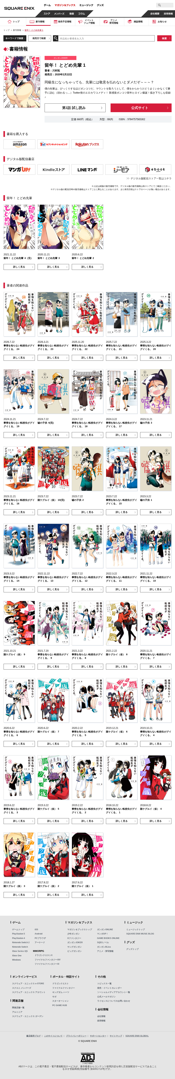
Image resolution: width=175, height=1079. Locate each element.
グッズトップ (132, 949)
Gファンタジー (74, 938)
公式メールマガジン (106, 996)
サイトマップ (116, 1036)
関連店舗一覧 (18, 1007)
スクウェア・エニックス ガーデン (27, 1016)
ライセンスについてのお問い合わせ (113, 1001)
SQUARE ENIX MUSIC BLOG (140, 934)
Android (38, 934)
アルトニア (17, 1012)
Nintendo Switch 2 (21, 942)
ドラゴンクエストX (43, 955)
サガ (54, 996)
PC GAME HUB (59, 1005)
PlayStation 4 (18, 938)
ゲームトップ (18, 929)
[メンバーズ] (59, 13)
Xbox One (17, 955)
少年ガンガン (73, 934)
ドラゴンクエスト (60, 983)
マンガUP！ (102, 934)
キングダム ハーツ (60, 992)
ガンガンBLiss (104, 947)
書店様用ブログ (33, 1036)
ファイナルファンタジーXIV (47, 959)
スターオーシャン (60, 1001)
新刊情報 (17, 30)
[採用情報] (168, 13)
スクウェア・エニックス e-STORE (28, 983)
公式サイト (139, 108)
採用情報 (101, 1021)
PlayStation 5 (18, 934)
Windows (16, 960)
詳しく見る (19, 266)
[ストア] (47, 13)
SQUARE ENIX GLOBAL (137, 1036)
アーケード (40, 942)
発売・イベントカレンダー (109, 988)
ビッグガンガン (74, 951)
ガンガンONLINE (105, 929)
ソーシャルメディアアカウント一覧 (113, 992)
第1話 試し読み (74, 108)
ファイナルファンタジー (63, 988)
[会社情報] (154, 13)
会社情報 (101, 1016)
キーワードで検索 (14, 38)
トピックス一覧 (104, 983)
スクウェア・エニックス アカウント (28, 992)
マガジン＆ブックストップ (79, 929)
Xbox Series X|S (20, 951)
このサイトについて (53, 1036)
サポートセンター (98, 1036)
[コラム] (82, 13)
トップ (6, 30)
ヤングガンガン (74, 947)
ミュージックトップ (135, 929)
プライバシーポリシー (76, 1036)
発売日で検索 (39, 38)
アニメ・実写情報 (105, 951)
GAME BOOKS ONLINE (108, 938)
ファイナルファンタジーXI (47, 964)
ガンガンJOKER (75, 942)
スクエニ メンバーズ (21, 988)
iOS (36, 929)
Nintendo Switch (20, 947)
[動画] (72, 13)
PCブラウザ (40, 938)
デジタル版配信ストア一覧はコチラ (151, 178)
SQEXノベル (103, 942)
